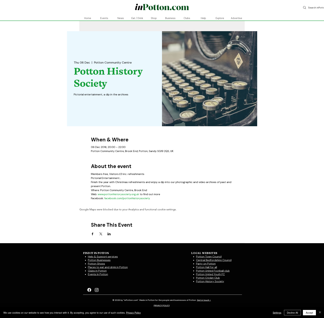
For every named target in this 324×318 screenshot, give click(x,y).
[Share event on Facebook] (92, 234)
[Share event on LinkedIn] (109, 234)
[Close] (320, 312)
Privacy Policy (133, 312)
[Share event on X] (100, 234)
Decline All (292, 312)
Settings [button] (277, 312)
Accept (309, 312)
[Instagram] (96, 289)
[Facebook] (89, 289)
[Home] (162, 7)
